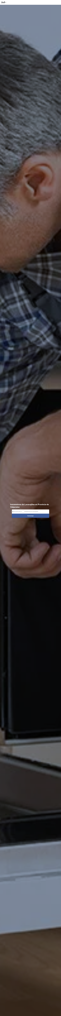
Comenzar (30, 516)
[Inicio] (3, 2)
